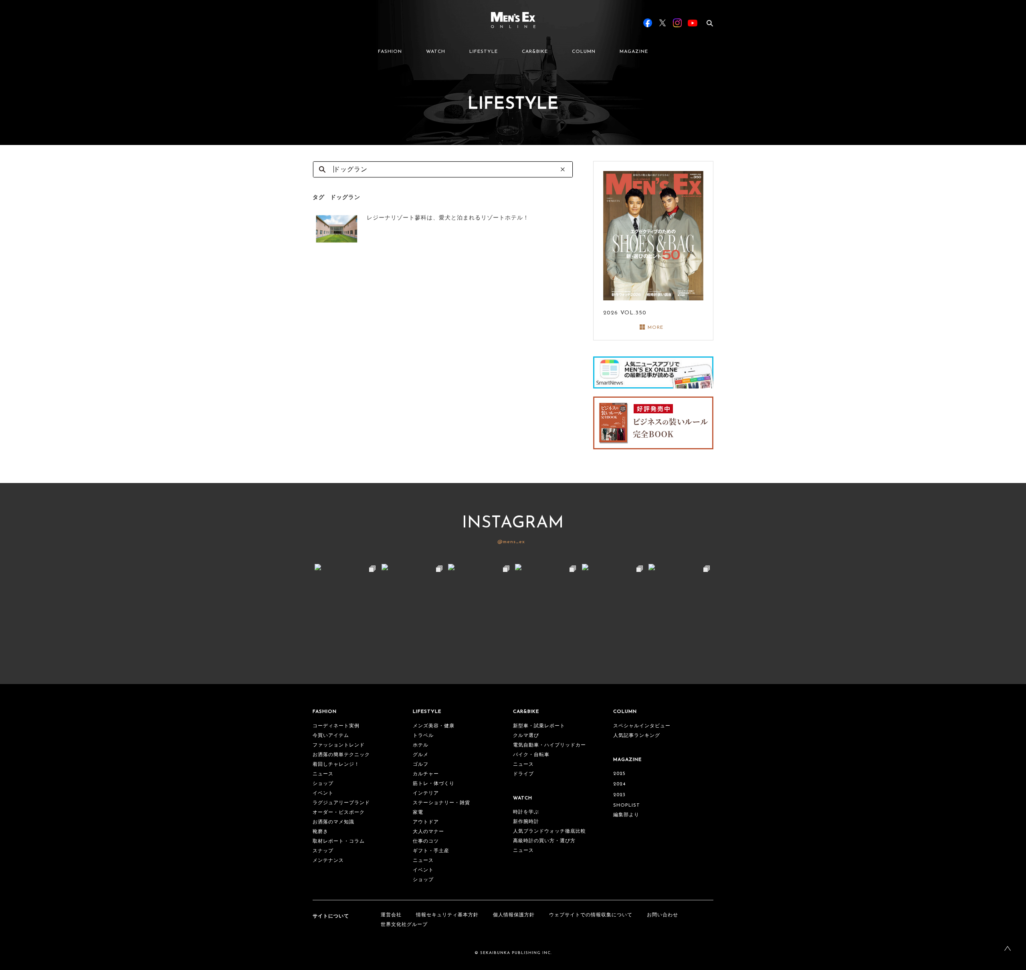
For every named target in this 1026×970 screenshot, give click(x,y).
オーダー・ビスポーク (339, 812)
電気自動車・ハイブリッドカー (549, 745)
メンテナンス (328, 860)
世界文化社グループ (404, 924)
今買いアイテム (331, 735)
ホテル (420, 745)
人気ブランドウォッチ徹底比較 (549, 831)
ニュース (323, 774)
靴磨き (320, 831)
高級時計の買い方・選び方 (544, 841)
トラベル (423, 735)
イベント (323, 793)
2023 (619, 795)
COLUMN (584, 51)
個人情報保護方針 (514, 915)
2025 (619, 773)
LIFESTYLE (483, 51)
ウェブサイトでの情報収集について (590, 915)
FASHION (390, 51)
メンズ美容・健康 (433, 726)
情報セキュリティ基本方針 (447, 915)
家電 (418, 812)
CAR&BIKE (535, 51)
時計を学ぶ (526, 812)
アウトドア (426, 822)
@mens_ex (511, 541)
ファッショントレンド (339, 745)
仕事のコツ (426, 841)
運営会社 (391, 915)
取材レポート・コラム (339, 841)
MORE (655, 327)
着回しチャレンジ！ (336, 764)
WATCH (435, 51)
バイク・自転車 (531, 755)
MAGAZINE (634, 51)
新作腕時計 (526, 821)
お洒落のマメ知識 (333, 822)
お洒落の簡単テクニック (341, 755)
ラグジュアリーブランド (341, 803)
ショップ (323, 783)
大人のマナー (428, 831)
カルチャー (426, 774)
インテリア (426, 793)
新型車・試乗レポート (539, 726)
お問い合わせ (662, 915)
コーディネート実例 (336, 726)
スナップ (323, 851)
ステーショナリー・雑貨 (441, 803)
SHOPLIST (626, 805)
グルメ (420, 755)
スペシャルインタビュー (642, 726)
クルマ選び (526, 735)
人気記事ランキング (636, 735)
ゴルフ (420, 764)
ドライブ (523, 774)
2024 (619, 784)
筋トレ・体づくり (433, 783)
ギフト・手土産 (431, 851)
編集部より (626, 815)
